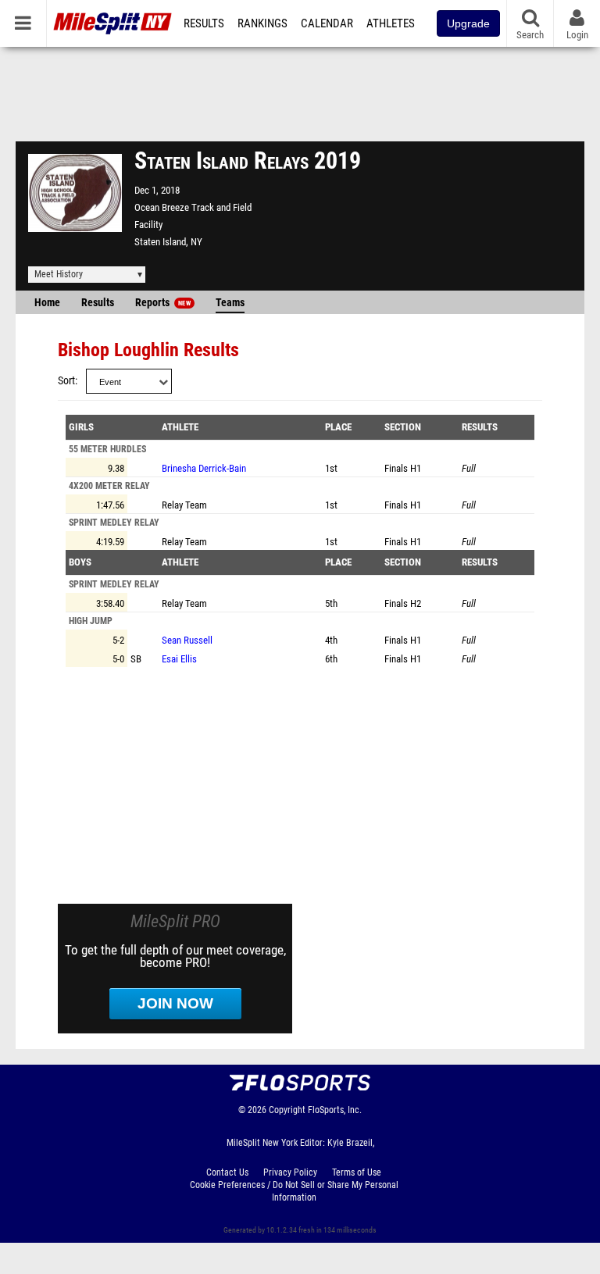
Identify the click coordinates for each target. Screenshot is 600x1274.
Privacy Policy (290, 1172)
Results (204, 23)
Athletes (390, 23)
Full (469, 468)
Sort (66, 380)
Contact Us (227, 1172)
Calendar (327, 23)
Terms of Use (356, 1172)
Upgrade (468, 23)
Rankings (263, 23)
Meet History (58, 274)
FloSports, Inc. (335, 1109)
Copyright (287, 1109)
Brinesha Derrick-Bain (204, 468)
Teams (230, 302)
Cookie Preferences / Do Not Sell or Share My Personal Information (294, 1191)
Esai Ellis (179, 659)
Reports (163, 302)
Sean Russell (187, 640)
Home (47, 302)
